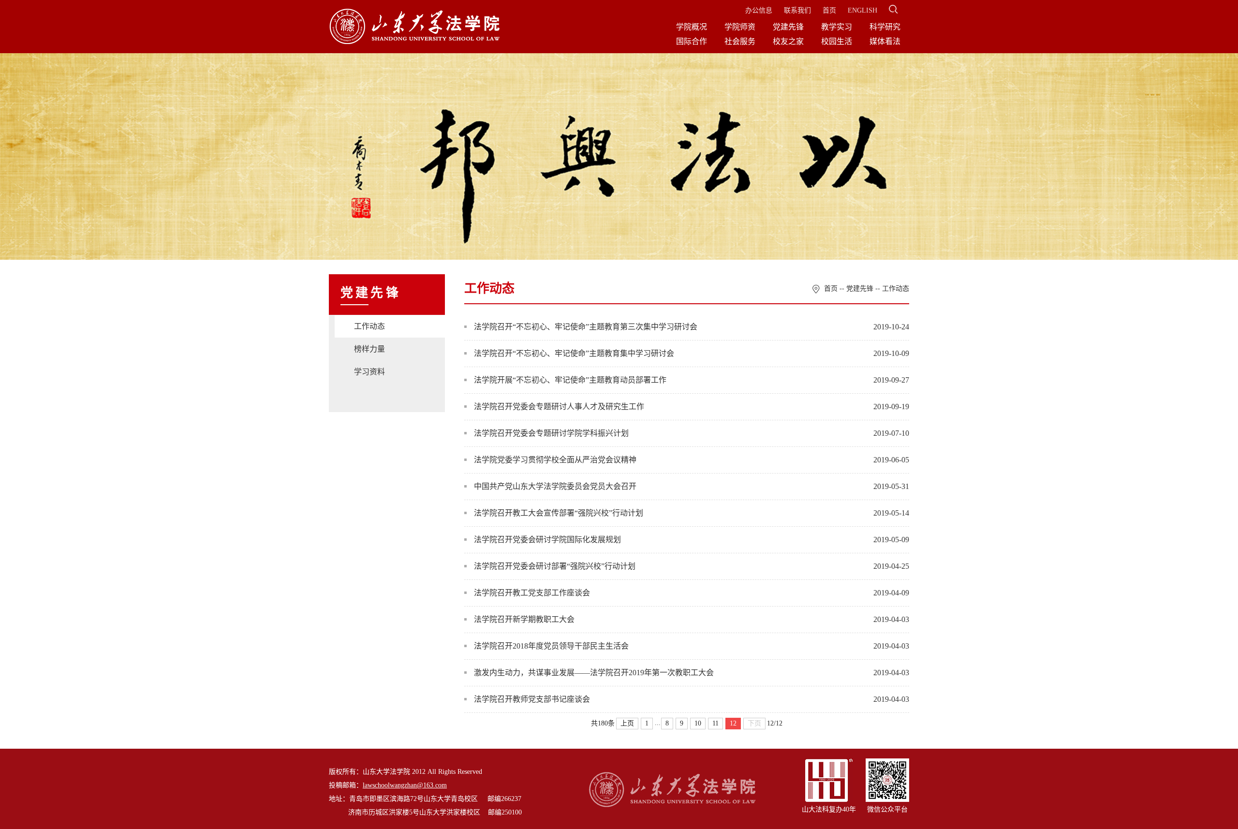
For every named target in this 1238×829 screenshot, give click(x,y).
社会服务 (739, 41)
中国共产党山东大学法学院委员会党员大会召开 (555, 486)
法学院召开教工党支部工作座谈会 (532, 593)
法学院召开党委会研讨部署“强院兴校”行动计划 (554, 566)
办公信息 (758, 10)
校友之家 (788, 41)
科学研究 (885, 27)
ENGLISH (862, 10)
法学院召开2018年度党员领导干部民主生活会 (551, 646)
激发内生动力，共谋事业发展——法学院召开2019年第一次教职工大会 (594, 672)
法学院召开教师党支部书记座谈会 (532, 699)
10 (697, 723)
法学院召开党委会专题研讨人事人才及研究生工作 (559, 406)
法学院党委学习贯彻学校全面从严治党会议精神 (555, 460)
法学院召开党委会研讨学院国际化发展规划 (547, 539)
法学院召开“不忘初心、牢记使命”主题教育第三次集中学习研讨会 (585, 327)
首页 (829, 10)
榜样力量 (369, 349)
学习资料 (369, 372)
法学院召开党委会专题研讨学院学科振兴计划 (551, 433)
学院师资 (739, 27)
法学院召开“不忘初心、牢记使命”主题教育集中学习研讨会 (574, 353)
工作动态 (369, 326)
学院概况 (691, 27)
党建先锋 (788, 27)
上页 (627, 723)
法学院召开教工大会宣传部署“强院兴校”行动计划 (558, 513)
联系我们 (797, 10)
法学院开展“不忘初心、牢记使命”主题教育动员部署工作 (570, 380)
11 (715, 723)
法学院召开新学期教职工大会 (524, 619)
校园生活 (836, 41)
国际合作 (691, 41)
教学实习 (836, 27)
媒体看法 (885, 41)
